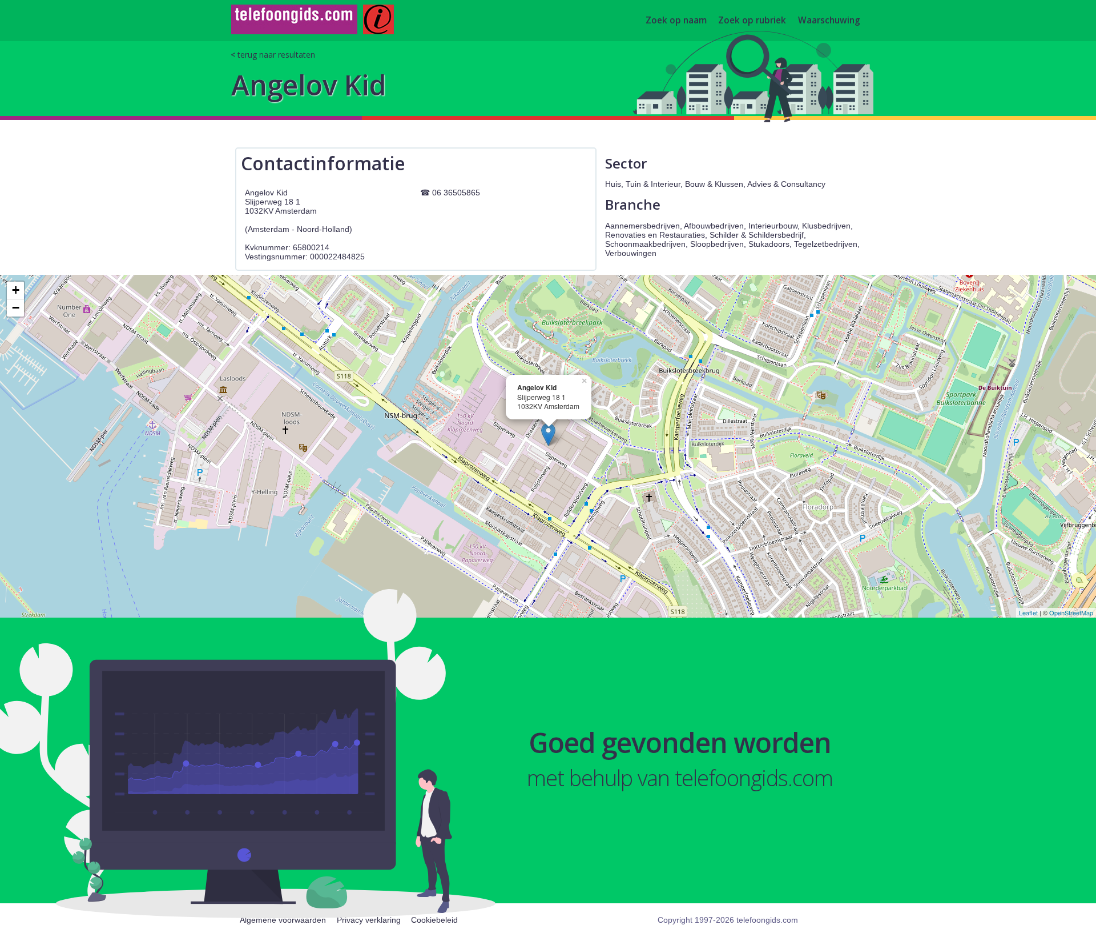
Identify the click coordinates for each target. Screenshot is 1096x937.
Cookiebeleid (434, 919)
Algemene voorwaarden (283, 919)
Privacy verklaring (369, 919)
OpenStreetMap (1071, 612)
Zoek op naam (676, 21)
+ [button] (15, 290)
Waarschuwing (829, 21)
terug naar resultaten (276, 54)
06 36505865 (456, 192)
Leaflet (1028, 612)
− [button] (15, 308)
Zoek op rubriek (752, 21)
